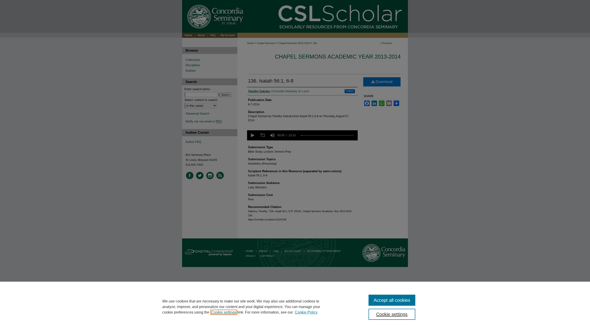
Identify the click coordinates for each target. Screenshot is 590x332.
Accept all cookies (392, 300)
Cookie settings (223, 312)
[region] (295, 306)
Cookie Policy (306, 312)
